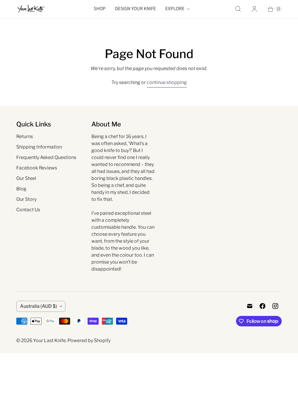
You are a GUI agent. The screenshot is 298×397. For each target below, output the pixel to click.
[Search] (238, 9)
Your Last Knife (49, 340)
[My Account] (254, 9)
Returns (24, 136)
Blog (21, 189)
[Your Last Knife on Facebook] (262, 306)
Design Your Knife (135, 8)
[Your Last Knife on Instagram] (275, 306)
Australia (38, 306)
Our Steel (26, 178)
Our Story (26, 199)
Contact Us (28, 209)
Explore (175, 8)
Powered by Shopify (89, 340)
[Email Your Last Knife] (249, 306)
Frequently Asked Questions (46, 157)
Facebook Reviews (36, 168)
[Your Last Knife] (30, 9)
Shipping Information (39, 147)
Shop (100, 8)
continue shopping (167, 82)
